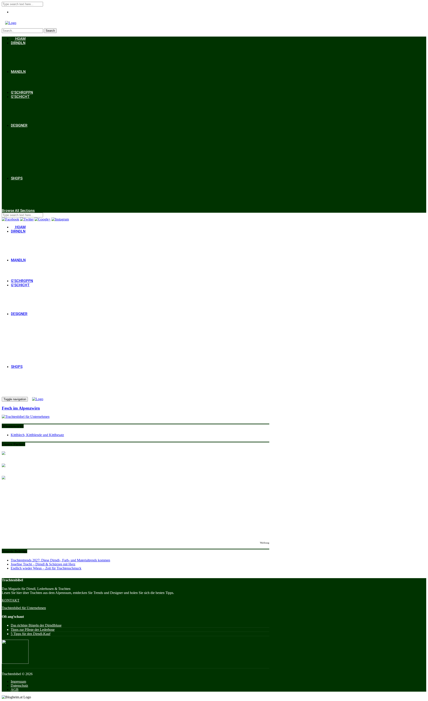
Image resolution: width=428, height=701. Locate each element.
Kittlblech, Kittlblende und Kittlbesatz (37, 435)
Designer (19, 125)
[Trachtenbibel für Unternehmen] (25, 417)
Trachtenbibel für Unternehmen (24, 608)
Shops (17, 178)
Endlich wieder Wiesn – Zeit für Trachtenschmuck (46, 568)
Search (50, 30)
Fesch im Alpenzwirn (21, 408)
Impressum (18, 681)
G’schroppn (22, 92)
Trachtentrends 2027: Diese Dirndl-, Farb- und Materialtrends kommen (60, 560)
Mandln (18, 72)
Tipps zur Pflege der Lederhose (33, 629)
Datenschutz (19, 685)
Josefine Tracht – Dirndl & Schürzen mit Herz (43, 564)
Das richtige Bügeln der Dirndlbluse (36, 625)
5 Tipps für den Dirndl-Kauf (30, 634)
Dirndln (18, 43)
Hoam (20, 39)
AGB (15, 689)
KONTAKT (10, 600)
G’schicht (20, 97)
